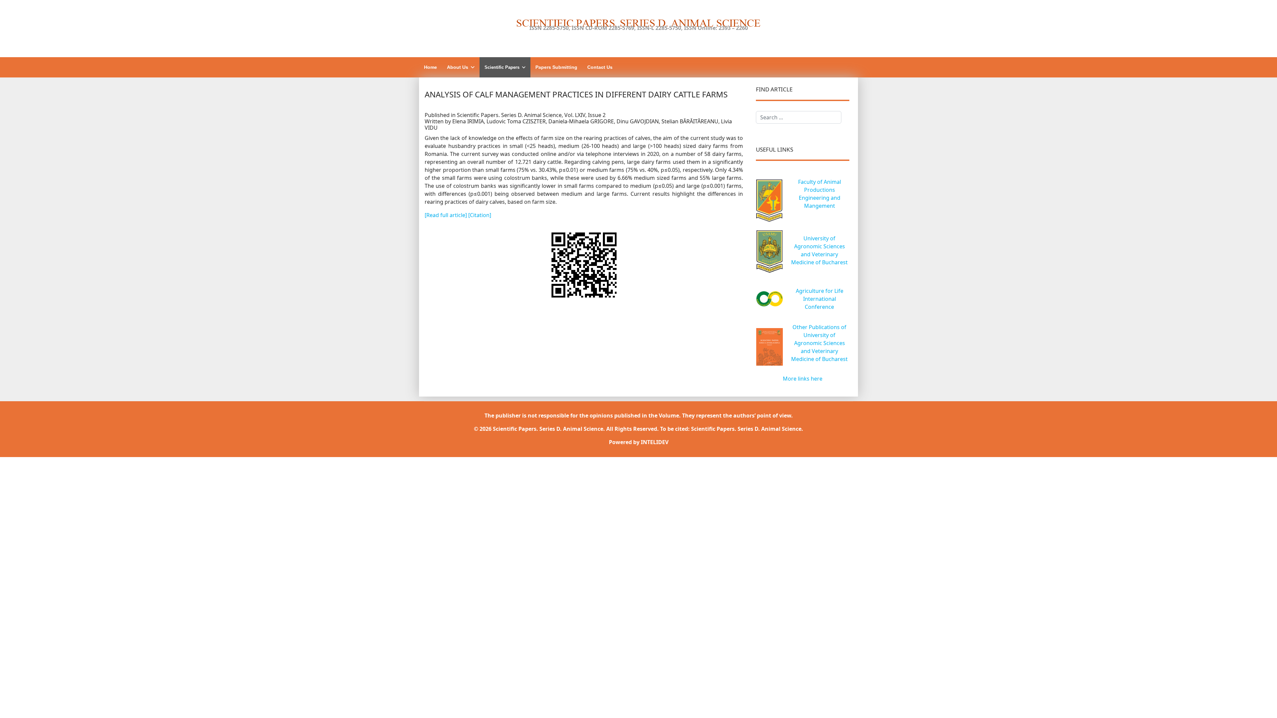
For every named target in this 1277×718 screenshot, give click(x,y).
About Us (457, 67)
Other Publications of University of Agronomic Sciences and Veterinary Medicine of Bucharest (819, 343)
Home (430, 67)
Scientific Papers (502, 67)
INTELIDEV (654, 442)
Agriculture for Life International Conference (819, 298)
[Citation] (479, 215)
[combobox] (798, 117)
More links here (802, 378)
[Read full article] (446, 215)
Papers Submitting (556, 67)
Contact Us (600, 67)
